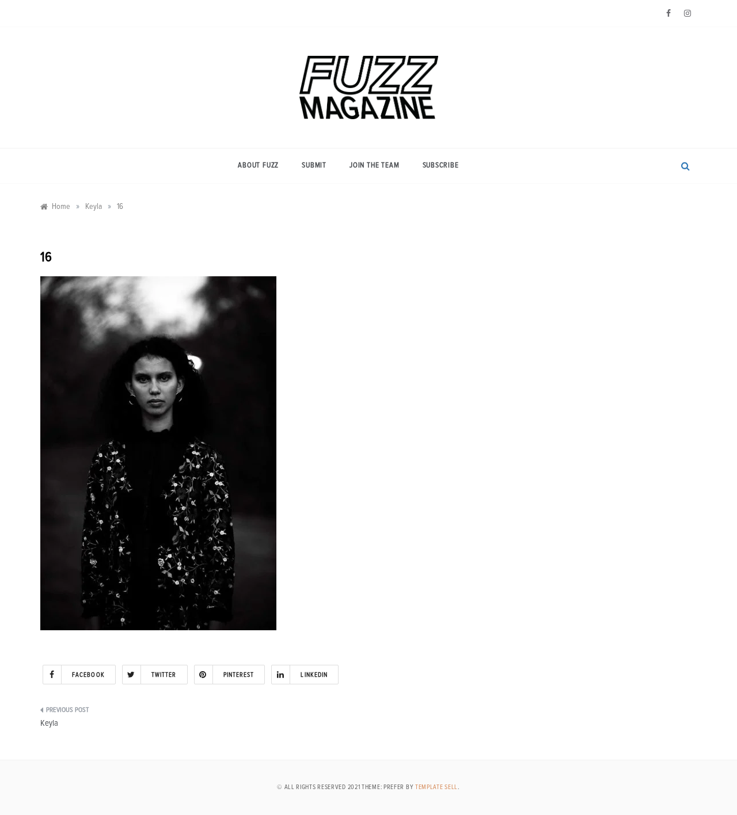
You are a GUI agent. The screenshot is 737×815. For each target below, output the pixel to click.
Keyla (49, 723)
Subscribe (441, 165)
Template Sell (436, 787)
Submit (314, 165)
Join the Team (374, 165)
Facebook (88, 675)
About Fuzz (258, 165)
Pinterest (238, 675)
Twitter (164, 675)
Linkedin (314, 675)
